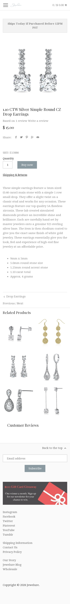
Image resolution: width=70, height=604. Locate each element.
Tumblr (8, 534)
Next (20, 303)
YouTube (9, 530)
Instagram (10, 512)
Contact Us (10, 547)
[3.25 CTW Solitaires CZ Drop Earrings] (51, 400)
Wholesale (10, 569)
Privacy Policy (12, 552)
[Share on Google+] (32, 137)
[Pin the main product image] (27, 137)
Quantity (8, 158)
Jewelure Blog (12, 564)
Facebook (9, 516)
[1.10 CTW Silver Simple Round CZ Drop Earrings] (35, 70)
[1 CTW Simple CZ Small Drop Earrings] (18, 332)
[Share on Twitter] (21, 137)
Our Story (9, 560)
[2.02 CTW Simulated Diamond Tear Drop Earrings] (51, 366)
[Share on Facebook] (16, 137)
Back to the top (52, 448)
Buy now (27, 164)
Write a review (38, 121)
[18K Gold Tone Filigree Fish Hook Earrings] (51, 332)
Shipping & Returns (15, 174)
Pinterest (9, 525)
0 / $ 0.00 (58, 5)
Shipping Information (17, 543)
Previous (9, 303)
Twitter (8, 521)
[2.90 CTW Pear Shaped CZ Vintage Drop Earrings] (18, 400)
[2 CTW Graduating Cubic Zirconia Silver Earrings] (18, 366)
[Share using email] (38, 137)
